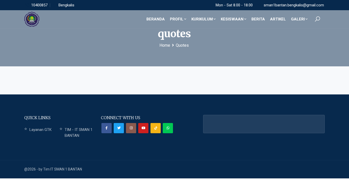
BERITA (258, 19)
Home (164, 45)
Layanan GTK (40, 129)
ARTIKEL (278, 19)
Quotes (182, 45)
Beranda (155, 19)
